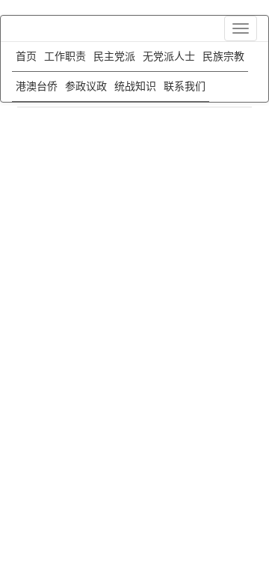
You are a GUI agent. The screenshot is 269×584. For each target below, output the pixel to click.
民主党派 (114, 56)
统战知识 (135, 86)
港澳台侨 (37, 86)
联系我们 (184, 86)
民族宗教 (223, 56)
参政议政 (86, 86)
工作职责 (65, 56)
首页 (26, 56)
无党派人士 (169, 56)
